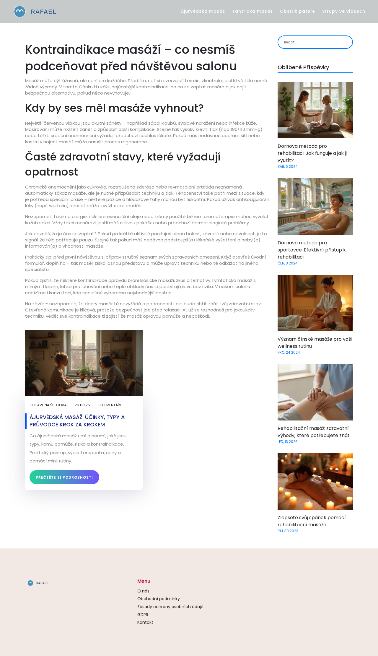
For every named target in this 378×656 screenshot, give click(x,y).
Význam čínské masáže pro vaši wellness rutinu (315, 343)
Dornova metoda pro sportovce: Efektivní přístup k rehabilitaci (312, 249)
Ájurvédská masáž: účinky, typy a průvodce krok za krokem (77, 420)
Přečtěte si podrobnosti (64, 477)
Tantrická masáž (252, 11)
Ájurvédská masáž (203, 11)
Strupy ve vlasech (343, 11)
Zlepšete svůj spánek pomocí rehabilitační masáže (312, 521)
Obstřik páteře (297, 11)
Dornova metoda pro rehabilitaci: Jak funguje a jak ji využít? (312, 153)
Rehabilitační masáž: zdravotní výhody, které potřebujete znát (314, 432)
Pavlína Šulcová (50, 404)
